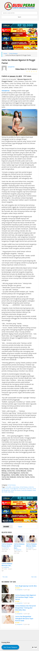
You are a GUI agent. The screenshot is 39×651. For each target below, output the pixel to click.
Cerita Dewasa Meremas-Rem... (19, 546)
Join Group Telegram (10, 647)
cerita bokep (15, 487)
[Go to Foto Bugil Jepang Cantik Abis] (8, 589)
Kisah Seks (11, 492)
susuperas (11, 67)
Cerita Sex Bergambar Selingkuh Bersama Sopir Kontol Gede (24, 618)
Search (19, 17)
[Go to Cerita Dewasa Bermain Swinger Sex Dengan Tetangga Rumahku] (7, 558)
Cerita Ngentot (14, 488)
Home (5, 53)
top (35, 647)
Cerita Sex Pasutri (16, 490)
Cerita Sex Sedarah (26, 490)
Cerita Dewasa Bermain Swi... (7, 565)
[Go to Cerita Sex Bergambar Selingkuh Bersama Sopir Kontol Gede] (8, 619)
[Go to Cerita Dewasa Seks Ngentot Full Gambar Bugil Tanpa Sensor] (8, 598)
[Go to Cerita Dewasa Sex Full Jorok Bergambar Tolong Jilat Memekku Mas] (8, 609)
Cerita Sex (29, 488)
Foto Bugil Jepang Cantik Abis (26, 586)
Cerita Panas (22, 488)
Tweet (20, 527)
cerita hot (31, 487)
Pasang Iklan (6, 642)
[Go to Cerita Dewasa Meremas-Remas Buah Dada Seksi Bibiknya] (19, 538)
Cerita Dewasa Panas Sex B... (7, 545)
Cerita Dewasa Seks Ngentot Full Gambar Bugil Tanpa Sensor (25, 597)
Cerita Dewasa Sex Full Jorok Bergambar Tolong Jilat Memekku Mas (25, 608)
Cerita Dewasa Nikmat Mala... (31, 545)
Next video (34, 577)
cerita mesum (5, 488)
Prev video (5, 577)
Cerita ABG (8, 487)
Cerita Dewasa (13, 53)
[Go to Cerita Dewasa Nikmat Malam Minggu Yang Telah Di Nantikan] (31, 538)
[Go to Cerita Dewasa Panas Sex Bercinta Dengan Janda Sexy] (7, 538)
